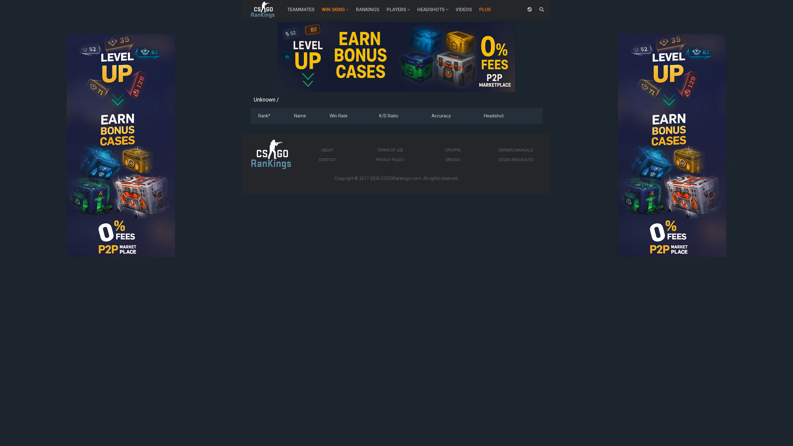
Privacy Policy (390, 160)
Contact (327, 160)
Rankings (367, 9)
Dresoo (452, 160)
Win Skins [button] (333, 9)
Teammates (300, 9)
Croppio (453, 150)
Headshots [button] (431, 9)
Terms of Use (390, 150)
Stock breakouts (515, 160)
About (327, 150)
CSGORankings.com (401, 178)
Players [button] (396, 9)
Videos (464, 9)
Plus (485, 9)
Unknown (264, 100)
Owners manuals (515, 150)
